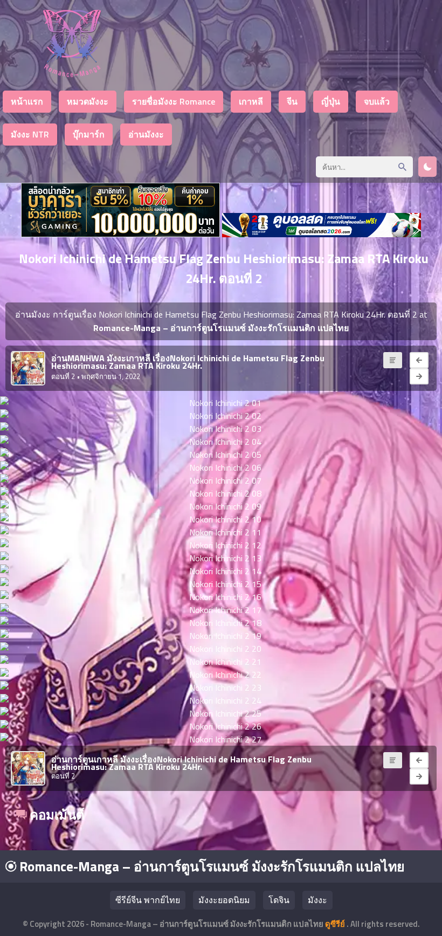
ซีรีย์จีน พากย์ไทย (147, 899)
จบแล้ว (377, 101)
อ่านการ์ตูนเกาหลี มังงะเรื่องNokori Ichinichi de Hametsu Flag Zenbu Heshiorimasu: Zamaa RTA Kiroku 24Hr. (181, 763)
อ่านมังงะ (146, 134)
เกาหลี (251, 101)
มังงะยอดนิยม (224, 899)
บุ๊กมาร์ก (89, 134)
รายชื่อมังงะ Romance (173, 101)
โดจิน (278, 899)
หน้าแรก (27, 101)
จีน (292, 101)
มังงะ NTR (30, 134)
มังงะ (317, 899)
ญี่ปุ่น (330, 101)
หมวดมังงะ (87, 101)
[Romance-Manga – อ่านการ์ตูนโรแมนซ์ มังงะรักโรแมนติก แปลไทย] (72, 74)
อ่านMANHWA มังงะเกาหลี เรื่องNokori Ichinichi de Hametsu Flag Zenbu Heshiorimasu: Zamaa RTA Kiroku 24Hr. (187, 362)
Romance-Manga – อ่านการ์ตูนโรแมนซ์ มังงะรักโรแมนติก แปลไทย (210, 866)
